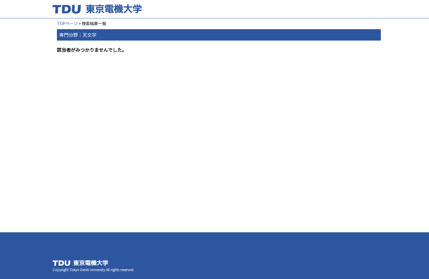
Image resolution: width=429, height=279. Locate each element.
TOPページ (67, 23)
